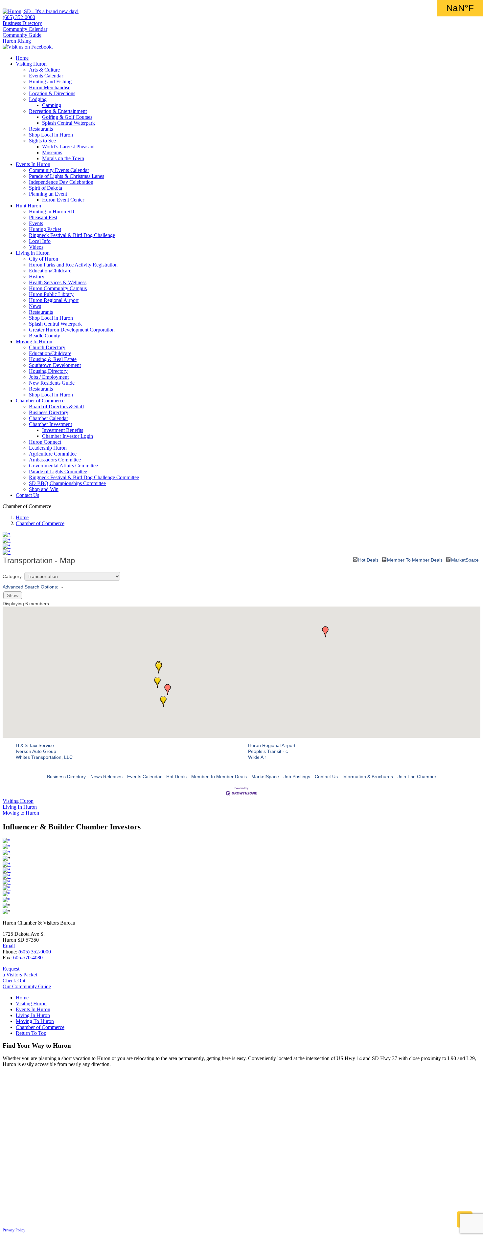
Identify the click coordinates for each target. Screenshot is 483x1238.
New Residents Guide (52, 383)
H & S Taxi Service (35, 745)
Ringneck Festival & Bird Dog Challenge (72, 235)
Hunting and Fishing (50, 81)
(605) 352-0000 (19, 17)
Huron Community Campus (58, 288)
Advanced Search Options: (30, 586)
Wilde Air (257, 757)
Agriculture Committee (53, 454)
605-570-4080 (28, 957)
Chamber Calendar (48, 418)
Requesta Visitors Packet (20, 971)
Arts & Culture (44, 70)
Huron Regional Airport (54, 300)
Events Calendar (46, 75)
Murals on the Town (63, 158)
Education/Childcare (50, 270)
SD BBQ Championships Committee (67, 483)
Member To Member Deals (415, 559)
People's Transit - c (268, 751)
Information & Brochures (367, 776)
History (36, 276)
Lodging (38, 99)
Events (36, 223)
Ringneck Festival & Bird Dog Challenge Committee (84, 477)
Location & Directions (52, 93)
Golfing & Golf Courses (67, 117)
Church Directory (47, 347)
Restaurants (41, 129)
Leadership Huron (48, 448)
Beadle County (44, 335)
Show (12, 595)
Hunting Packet (45, 229)
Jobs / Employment (49, 377)
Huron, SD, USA (460, 8)
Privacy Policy (14, 1230)
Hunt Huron (28, 205)
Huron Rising (17, 41)
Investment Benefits (62, 430)
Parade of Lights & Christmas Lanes (66, 176)
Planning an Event (48, 194)
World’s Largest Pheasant (68, 146)
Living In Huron (33, 1015)
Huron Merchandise (49, 87)
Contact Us (27, 495)
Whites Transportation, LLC (44, 757)
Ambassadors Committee (55, 459)
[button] (163, 701)
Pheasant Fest (43, 217)
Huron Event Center (63, 200)
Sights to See (42, 140)
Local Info (40, 241)
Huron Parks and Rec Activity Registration (73, 264)
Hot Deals (368, 559)
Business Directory (22, 23)
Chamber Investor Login (67, 436)
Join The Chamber (417, 776)
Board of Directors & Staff (56, 406)
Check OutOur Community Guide (27, 983)
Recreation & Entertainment (58, 111)
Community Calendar (25, 29)
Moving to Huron (34, 341)
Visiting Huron (31, 64)
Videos (36, 247)
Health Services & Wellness (57, 282)
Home (22, 58)
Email (9, 946)
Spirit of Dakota (45, 188)
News (35, 306)
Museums (52, 152)
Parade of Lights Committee (58, 471)
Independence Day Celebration (61, 182)
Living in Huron (33, 253)
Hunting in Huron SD (51, 211)
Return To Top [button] (31, 1033)
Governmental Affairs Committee (63, 465)
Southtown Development (55, 365)
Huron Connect (45, 442)
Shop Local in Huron (51, 135)
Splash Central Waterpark (68, 123)
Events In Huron (33, 164)
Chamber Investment (50, 424)
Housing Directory (48, 371)
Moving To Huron (35, 1021)
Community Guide (22, 35)
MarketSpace (465, 559)
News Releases (106, 776)
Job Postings (297, 776)
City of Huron (43, 259)
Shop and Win (43, 489)
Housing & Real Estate (53, 359)
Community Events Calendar (59, 170)
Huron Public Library (51, 294)
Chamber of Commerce (40, 400)
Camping (51, 105)
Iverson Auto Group (36, 751)
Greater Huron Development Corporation (72, 329)
